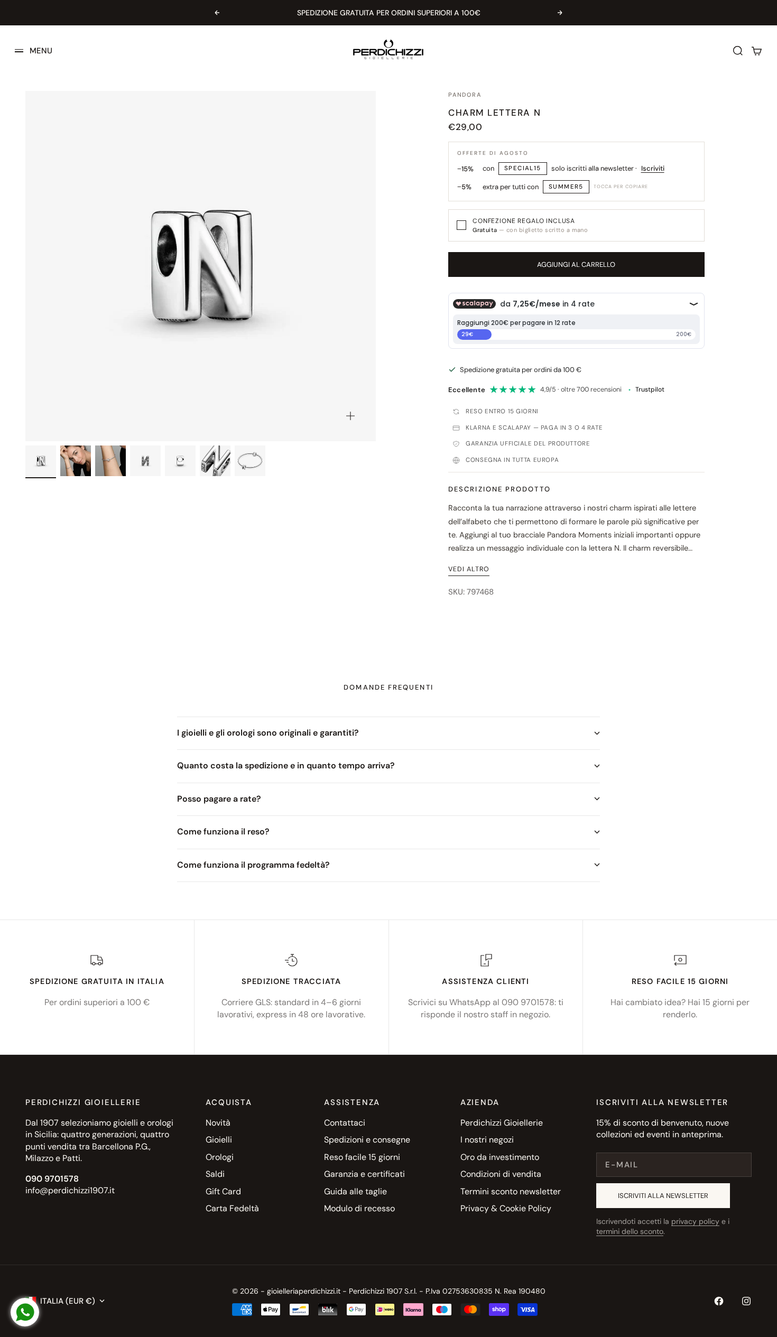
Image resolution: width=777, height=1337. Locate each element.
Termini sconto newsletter (510, 1191)
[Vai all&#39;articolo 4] (145, 460)
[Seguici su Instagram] (746, 1301)
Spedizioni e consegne (367, 1139)
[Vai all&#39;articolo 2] (75, 460)
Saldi (215, 1174)
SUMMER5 (566, 187)
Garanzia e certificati (364, 1174)
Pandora (464, 94)
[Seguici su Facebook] (719, 1301)
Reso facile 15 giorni (362, 1157)
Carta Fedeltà (232, 1208)
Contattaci (344, 1122)
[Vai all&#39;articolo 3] (110, 460)
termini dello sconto (629, 1231)
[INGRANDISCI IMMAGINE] (350, 415)
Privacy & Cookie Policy (505, 1208)
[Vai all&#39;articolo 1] (40, 460)
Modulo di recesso (359, 1208)
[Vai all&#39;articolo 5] (180, 460)
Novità (218, 1122)
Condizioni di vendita (500, 1174)
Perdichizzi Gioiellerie (501, 1122)
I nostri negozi (487, 1139)
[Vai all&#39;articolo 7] (250, 460)
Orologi (220, 1157)
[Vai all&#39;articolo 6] (215, 460)
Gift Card (223, 1191)
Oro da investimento (499, 1157)
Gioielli (219, 1139)
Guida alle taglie (355, 1191)
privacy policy (695, 1221)
